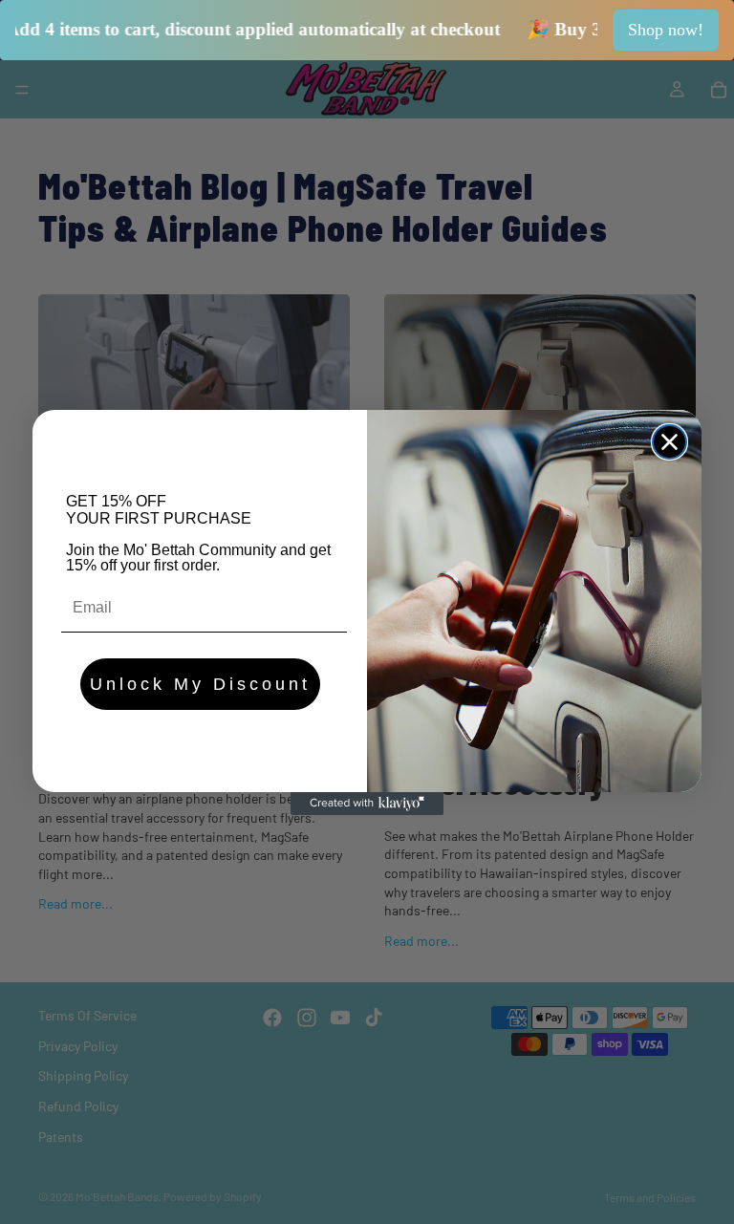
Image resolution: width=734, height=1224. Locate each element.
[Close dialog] (669, 442)
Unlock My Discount (200, 684)
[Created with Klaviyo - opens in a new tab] (367, 803)
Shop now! (665, 29)
